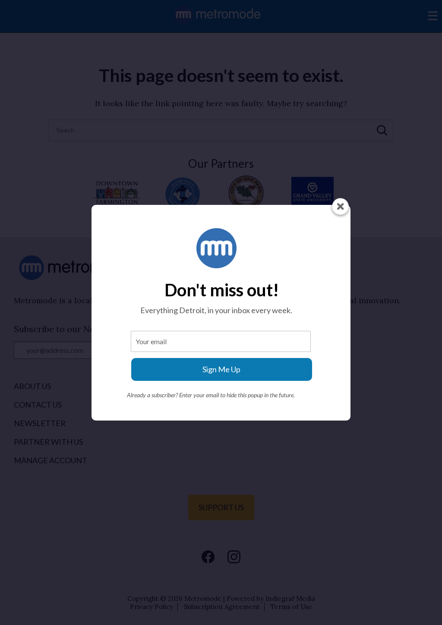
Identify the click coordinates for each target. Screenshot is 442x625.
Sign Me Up (221, 369)
